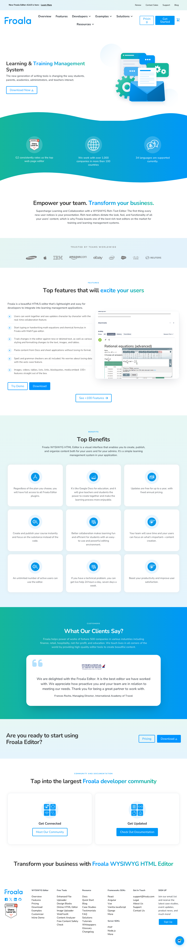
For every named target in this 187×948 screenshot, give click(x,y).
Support (166, 5)
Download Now (20, 90)
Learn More (46, 5)
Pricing (146, 739)
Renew (138, 5)
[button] (81, 16)
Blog (176, 5)
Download (40, 386)
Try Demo (17, 386)
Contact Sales (152, 5)
